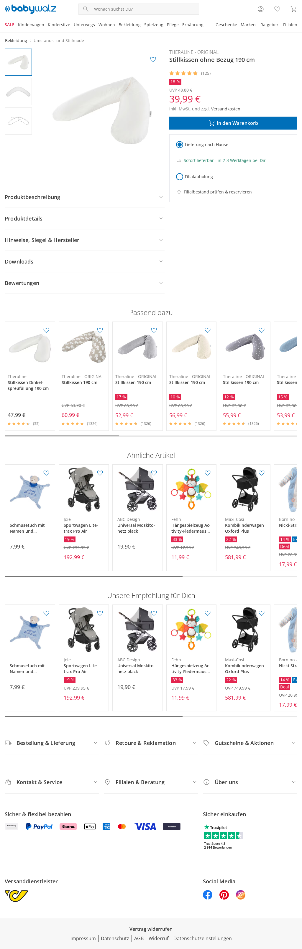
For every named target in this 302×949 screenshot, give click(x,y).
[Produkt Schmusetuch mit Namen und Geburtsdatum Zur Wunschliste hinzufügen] (46, 473)
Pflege (173, 24)
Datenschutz (115, 938)
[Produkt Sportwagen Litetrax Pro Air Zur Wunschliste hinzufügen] (100, 473)
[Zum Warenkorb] (293, 9)
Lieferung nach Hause (206, 144)
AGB (139, 938)
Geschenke (226, 24)
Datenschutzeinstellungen (202, 938)
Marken (248, 24)
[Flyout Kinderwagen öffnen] (46, 25)
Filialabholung (199, 176)
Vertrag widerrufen (151, 929)
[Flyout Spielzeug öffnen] (165, 25)
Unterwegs (84, 24)
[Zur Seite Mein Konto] (260, 9)
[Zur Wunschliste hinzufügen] (153, 59)
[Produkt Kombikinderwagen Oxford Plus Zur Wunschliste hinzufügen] (261, 473)
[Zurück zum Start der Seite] (295, 907)
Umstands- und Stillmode (59, 40)
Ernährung (192, 24)
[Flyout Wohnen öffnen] (117, 25)
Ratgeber (269, 24)
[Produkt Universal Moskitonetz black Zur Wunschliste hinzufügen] (154, 473)
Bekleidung (130, 24)
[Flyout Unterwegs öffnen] (97, 25)
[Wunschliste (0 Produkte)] (277, 9)
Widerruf (158, 938)
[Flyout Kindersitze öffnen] (72, 25)
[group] (102, 110)
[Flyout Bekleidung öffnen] (142, 25)
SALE (9, 24)
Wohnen (107, 24)
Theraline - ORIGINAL (194, 52)
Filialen (290, 24)
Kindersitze (59, 24)
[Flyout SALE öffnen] (16, 25)
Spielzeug (153, 24)
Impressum (83, 938)
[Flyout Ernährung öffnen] (205, 25)
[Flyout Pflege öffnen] (180, 25)
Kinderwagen (31, 24)
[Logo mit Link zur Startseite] (30, 9)
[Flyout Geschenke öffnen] (239, 25)
